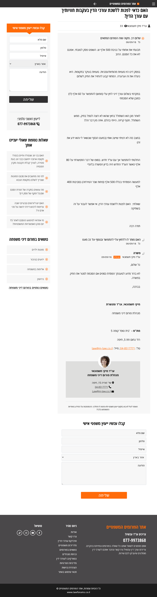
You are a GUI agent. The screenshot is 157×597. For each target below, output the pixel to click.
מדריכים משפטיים (67, 545)
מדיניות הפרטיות (68, 563)
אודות (74, 532)
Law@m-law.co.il (101, 391)
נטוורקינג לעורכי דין (66, 558)
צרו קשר (72, 536)
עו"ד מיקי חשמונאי (137, 26)
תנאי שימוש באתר (67, 572)
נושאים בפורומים (68, 549)
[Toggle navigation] (153, 3)
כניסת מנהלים (69, 554)
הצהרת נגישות (69, 567)
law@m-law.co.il (102, 348)
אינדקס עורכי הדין (67, 541)
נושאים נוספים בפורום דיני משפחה (28, 288)
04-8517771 (127, 348)
